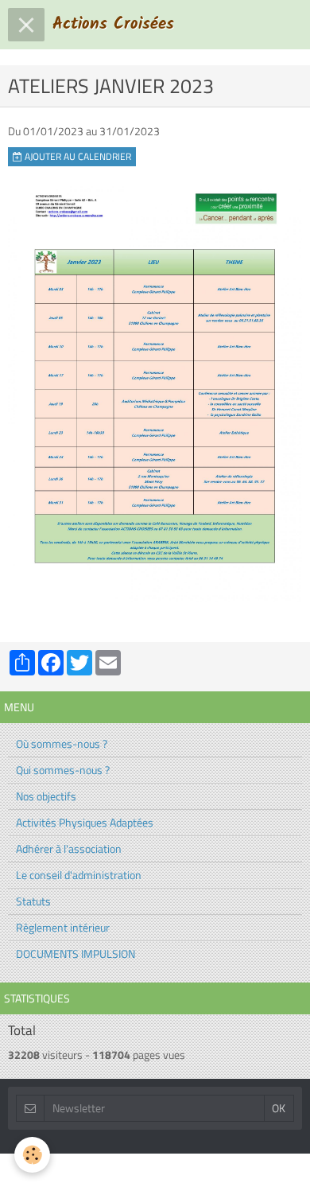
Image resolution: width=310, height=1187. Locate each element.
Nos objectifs (46, 796)
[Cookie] (32, 1155)
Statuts (33, 901)
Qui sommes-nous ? (63, 769)
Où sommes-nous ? (61, 743)
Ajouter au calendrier (76, 157)
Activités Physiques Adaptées (84, 822)
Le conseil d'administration (78, 874)
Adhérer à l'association (69, 848)
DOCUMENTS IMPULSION (75, 953)
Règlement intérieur (63, 927)
